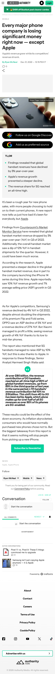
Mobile (5, 19)
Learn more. (49, 15)
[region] (27, 535)
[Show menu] (3, 3)
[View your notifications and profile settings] (50, 517)
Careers (27, 606)
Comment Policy (22, 488)
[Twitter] (39, 638)
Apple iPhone (13, 465)
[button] (27, 3)
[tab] (10, 516)
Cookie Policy (27, 630)
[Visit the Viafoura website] (46, 574)
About (27, 590)
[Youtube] (27, 638)
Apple (24, 218)
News (5, 461)
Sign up (48, 495)
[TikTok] (51, 638)
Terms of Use (27, 614)
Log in (40, 495)
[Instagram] (15, 638)
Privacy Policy (27, 622)
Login (49, 3)
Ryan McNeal (11, 62)
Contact (27, 598)
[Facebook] (3, 638)
